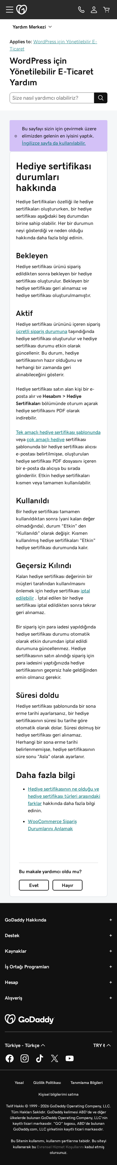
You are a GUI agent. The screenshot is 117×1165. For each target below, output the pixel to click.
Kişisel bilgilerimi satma (58, 1094)
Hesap (11, 982)
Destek (12, 935)
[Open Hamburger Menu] (7, 9)
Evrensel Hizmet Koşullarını (60, 1147)
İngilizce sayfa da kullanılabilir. (54, 143)
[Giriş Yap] (94, 9)
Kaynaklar (15, 951)
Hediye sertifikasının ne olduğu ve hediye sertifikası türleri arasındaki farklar (64, 796)
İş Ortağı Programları (27, 966)
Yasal (19, 1083)
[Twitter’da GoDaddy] (54, 1061)
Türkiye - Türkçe (22, 1045)
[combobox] (52, 98)
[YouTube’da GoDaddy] (69, 1061)
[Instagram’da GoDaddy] (24, 1061)
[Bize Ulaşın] (81, 9)
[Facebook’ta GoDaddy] (9, 1061)
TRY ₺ (99, 1045)
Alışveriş (13, 997)
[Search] (100, 97)
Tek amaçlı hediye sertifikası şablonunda (58, 432)
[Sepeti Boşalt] (106, 9)
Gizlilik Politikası (47, 1083)
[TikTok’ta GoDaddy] (39, 1061)
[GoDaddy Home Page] (30, 1019)
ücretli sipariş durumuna (41, 331)
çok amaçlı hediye (45, 439)
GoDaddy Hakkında (25, 919)
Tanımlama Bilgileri (86, 1083)
